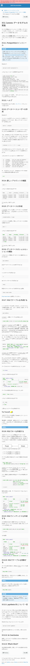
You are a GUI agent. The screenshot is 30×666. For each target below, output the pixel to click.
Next (25, 16)
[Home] (2, 10)
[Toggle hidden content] (27, 428)
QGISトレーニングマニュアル (11, 10)
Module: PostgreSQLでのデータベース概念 (14, 12)
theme (15, 662)
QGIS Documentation (16, 5)
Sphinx (8, 662)
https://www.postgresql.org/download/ (14, 54)
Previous (6, 16)
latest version (12, 2)
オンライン (18, 104)
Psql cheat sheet (6, 296)
